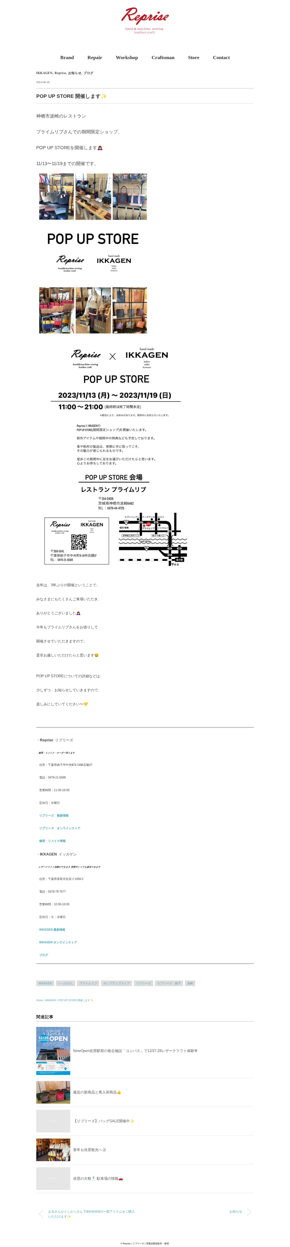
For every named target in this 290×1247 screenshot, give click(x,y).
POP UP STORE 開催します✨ (75, 1000)
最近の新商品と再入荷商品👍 (97, 1092)
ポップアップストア (116, 983)
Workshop (127, 57)
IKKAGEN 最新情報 (52, 929)
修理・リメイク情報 (52, 841)
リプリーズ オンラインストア (59, 828)
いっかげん (65, 983)
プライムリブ (88, 983)
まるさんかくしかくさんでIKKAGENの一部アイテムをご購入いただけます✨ (91, 1214)
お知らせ (75, 73)
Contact (221, 57)
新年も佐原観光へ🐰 (90, 1150)
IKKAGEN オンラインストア (58, 942)
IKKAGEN (44, 73)
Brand (67, 57)
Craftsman (163, 57)
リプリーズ (143, 983)
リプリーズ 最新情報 (54, 815)
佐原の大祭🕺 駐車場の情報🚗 (98, 1178)
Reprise (60, 73)
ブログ (89, 73)
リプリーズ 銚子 (169, 983)
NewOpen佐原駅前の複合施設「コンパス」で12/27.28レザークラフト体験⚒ (135, 1051)
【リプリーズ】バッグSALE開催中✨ (103, 1121)
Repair (94, 57)
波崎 (190, 983)
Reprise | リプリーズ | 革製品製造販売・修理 (146, 1243)
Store (193, 57)
